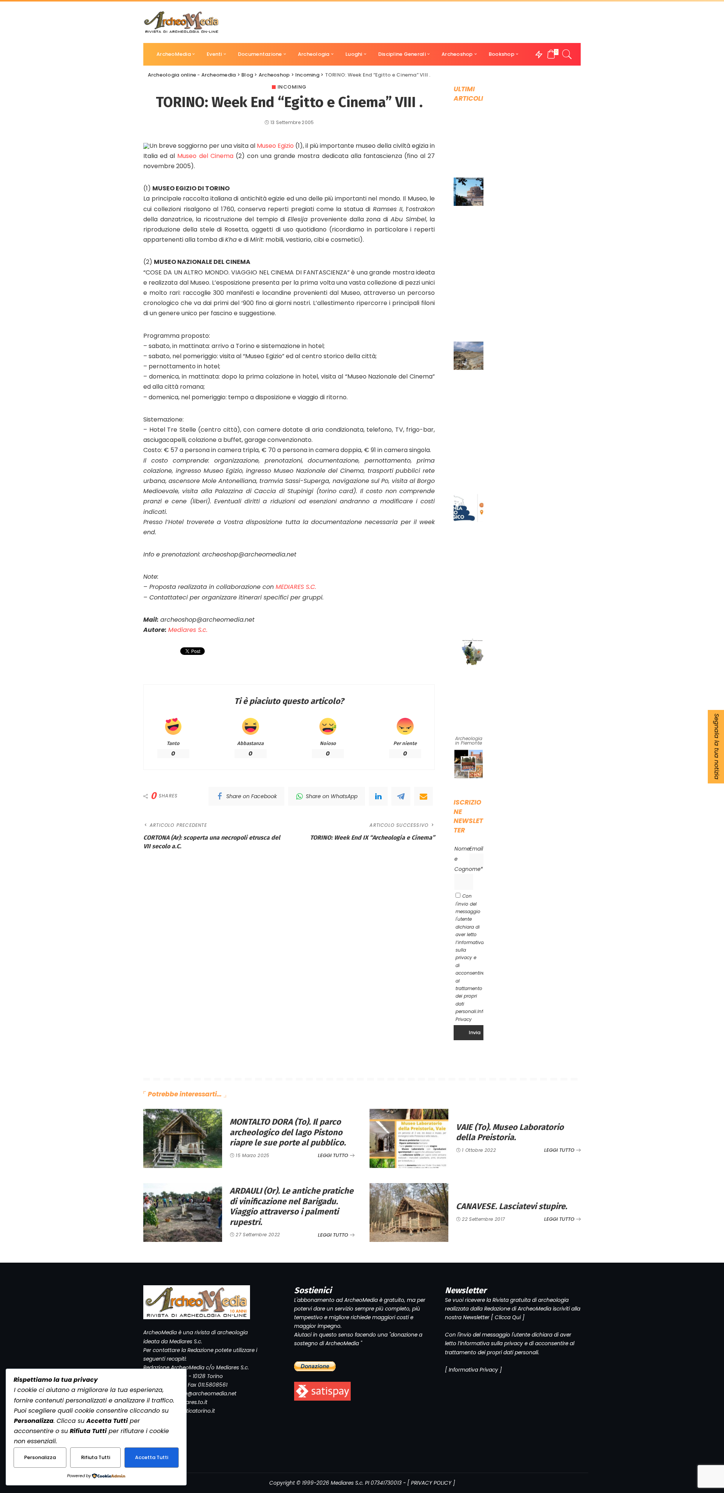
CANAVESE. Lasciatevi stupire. (511, 1206)
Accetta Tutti (151, 1457)
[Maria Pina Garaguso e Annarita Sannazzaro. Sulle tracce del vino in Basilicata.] (472, 652)
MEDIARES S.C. (296, 586)
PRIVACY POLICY (431, 1483)
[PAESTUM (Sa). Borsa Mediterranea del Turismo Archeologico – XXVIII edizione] (472, 508)
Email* (477, 848)
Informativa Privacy (473, 1369)
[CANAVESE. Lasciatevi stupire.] (409, 1212)
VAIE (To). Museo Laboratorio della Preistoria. (510, 1132)
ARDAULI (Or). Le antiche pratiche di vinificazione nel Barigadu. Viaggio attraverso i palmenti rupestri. (291, 1206)
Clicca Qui (508, 1317)
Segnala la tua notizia (716, 747)
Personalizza (40, 1457)
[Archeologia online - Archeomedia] (181, 22)
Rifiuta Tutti (95, 1457)
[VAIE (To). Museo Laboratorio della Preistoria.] (409, 1138)
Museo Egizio (275, 145)
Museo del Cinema (205, 156)
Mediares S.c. (187, 629)
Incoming (292, 86)
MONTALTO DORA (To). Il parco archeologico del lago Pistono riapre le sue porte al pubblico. (288, 1132)
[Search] (567, 54)
